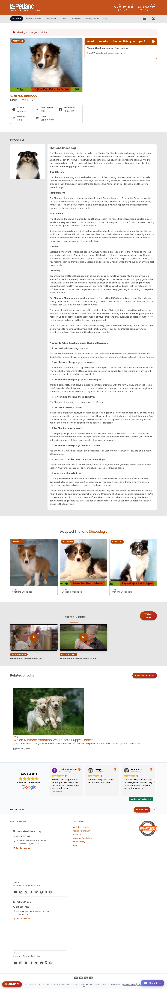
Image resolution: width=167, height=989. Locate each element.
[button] (155, 781)
